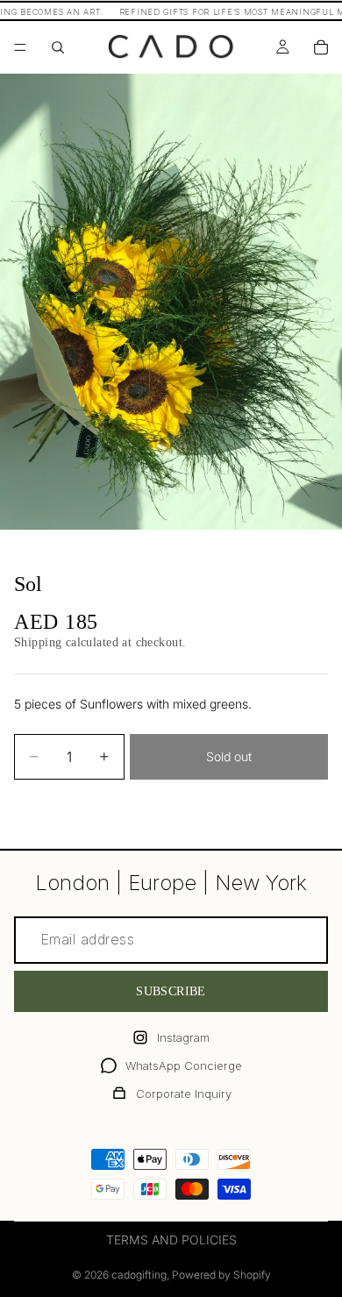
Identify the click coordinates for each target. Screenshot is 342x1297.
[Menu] (20, 47)
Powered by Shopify (221, 1274)
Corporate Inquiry (184, 1094)
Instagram (183, 1037)
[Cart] (321, 47)
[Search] (58, 47)
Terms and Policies (171, 1239)
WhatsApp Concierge (183, 1065)
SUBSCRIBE (171, 991)
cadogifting (139, 1274)
